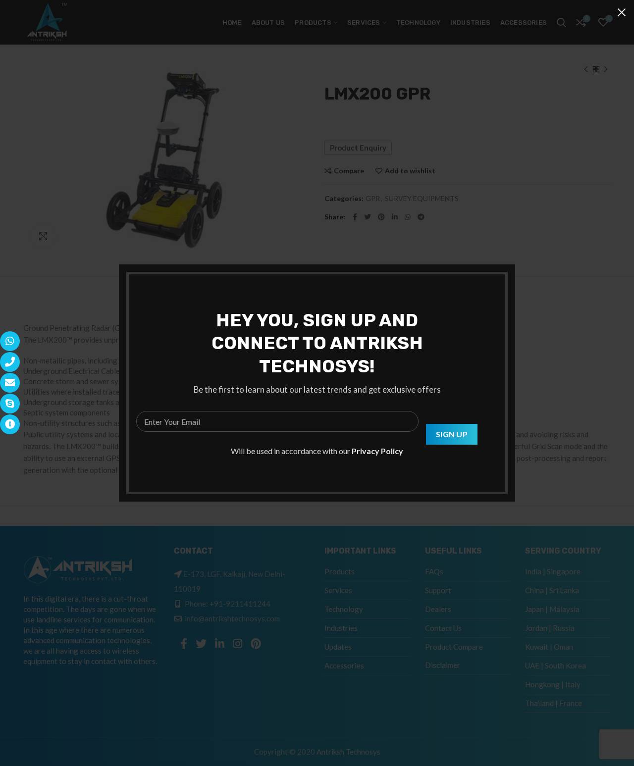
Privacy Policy (377, 451)
